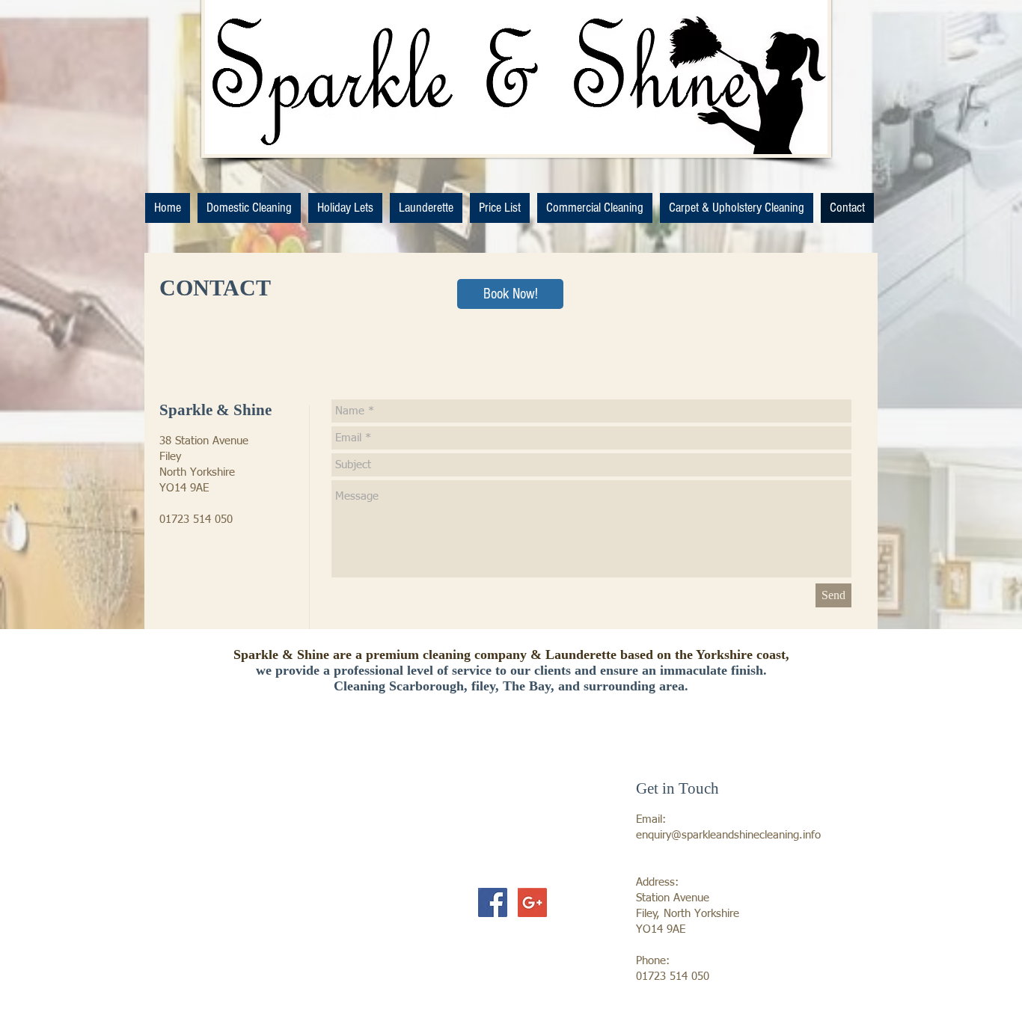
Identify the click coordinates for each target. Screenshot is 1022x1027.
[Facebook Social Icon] (492, 902)
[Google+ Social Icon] (532, 902)
